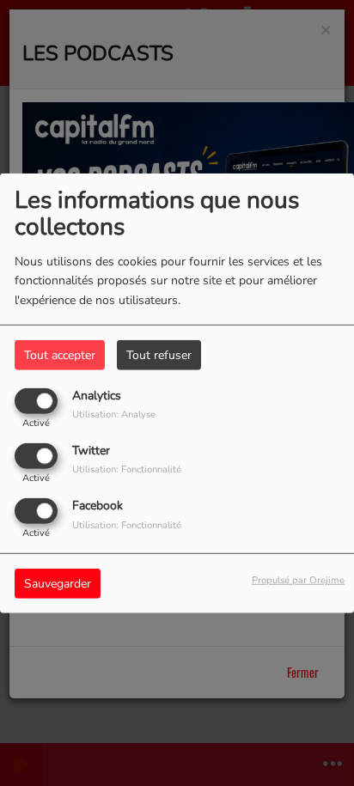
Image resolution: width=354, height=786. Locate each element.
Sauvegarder (57, 584)
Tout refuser (159, 354)
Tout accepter (59, 354)
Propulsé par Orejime (298, 580)
